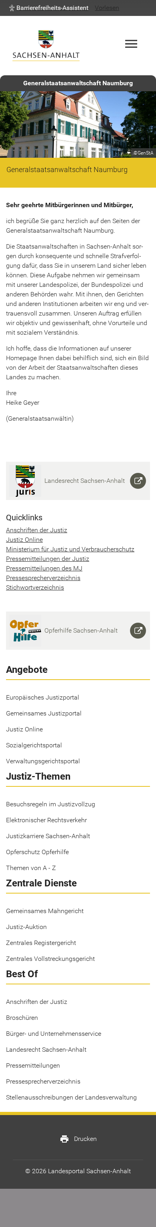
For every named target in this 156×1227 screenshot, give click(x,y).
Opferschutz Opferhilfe (37, 852)
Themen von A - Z (31, 868)
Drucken (78, 1139)
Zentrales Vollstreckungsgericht (50, 958)
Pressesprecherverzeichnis (43, 578)
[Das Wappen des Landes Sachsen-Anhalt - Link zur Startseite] (46, 46)
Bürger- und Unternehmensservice (53, 1033)
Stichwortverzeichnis (35, 587)
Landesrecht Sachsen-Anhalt (46, 1049)
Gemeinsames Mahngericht (45, 911)
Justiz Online (24, 539)
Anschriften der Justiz (36, 530)
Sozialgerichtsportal (34, 745)
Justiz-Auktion (26, 927)
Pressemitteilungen (33, 1065)
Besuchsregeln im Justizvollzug (50, 804)
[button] (48, 8)
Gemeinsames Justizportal (44, 713)
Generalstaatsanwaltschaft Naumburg (78, 83)
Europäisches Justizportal (42, 697)
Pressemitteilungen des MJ (44, 568)
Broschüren (22, 1017)
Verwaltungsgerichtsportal (43, 761)
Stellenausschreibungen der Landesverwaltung (71, 1097)
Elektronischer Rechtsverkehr (46, 820)
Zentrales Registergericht (41, 943)
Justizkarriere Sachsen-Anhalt (48, 836)
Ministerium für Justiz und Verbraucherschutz (70, 549)
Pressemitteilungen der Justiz (47, 559)
